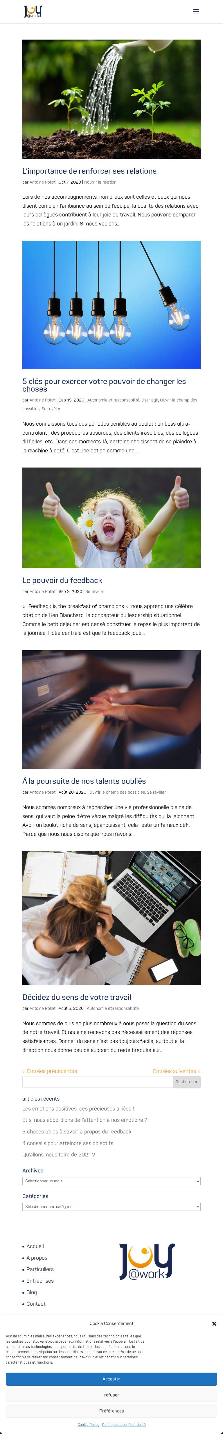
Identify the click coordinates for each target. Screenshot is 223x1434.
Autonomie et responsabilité (113, 400)
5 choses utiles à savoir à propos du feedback (77, 1132)
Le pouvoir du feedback (62, 580)
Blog (31, 1292)
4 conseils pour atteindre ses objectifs (67, 1143)
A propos (36, 1258)
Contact (36, 1304)
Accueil (35, 1246)
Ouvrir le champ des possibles (117, 792)
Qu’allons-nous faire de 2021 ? (58, 1155)
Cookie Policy (88, 1425)
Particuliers (40, 1269)
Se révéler (51, 408)
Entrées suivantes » (177, 1071)
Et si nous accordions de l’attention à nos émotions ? (85, 1120)
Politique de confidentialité (124, 1425)
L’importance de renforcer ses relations (89, 171)
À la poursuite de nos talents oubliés (84, 781)
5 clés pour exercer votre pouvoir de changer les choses (104, 385)
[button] (214, 1324)
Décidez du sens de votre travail (76, 997)
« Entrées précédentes (49, 1071)
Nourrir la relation (100, 182)
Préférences (111, 1411)
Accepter (111, 1379)
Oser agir (149, 400)
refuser (111, 1395)
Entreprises (40, 1281)
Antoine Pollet (42, 182)
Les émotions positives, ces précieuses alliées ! (78, 1109)
